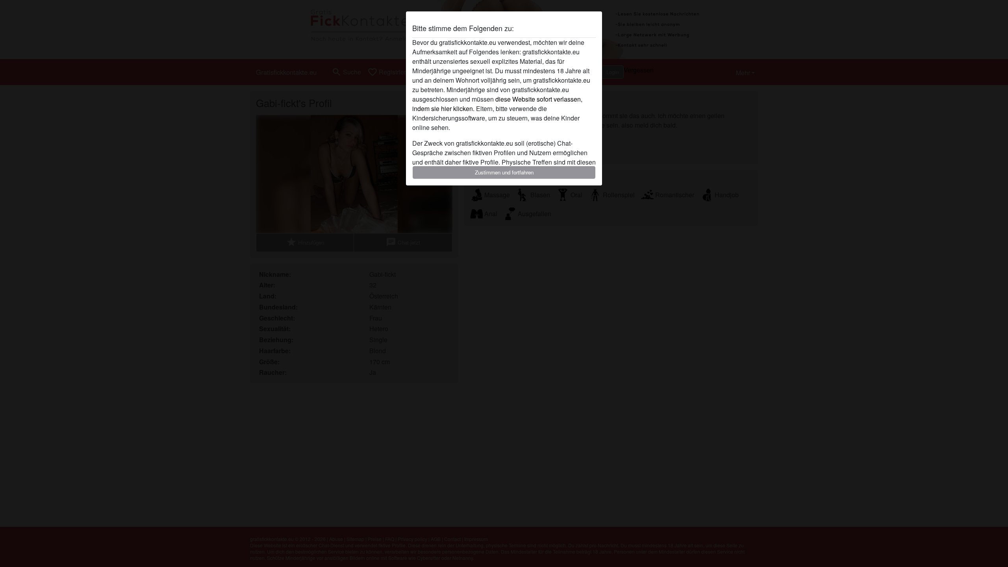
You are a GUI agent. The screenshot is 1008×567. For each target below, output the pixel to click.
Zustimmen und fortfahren (504, 172)
